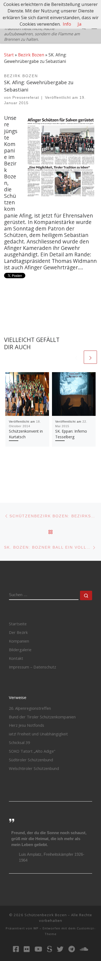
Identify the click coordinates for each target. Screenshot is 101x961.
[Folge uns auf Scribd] (49, 949)
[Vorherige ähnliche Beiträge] (76, 357)
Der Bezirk (18, 632)
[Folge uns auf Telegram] (71, 949)
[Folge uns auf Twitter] (60, 949)
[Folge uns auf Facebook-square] (16, 949)
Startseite (18, 623)
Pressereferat (25, 98)
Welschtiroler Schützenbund (34, 768)
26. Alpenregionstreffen (30, 708)
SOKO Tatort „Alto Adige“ (32, 751)
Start (9, 55)
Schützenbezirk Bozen (46, 914)
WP (36, 928)
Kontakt (16, 658)
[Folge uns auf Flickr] (27, 949)
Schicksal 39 (19, 742)
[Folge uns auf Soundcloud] (84, 949)
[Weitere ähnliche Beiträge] (90, 357)
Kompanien (19, 641)
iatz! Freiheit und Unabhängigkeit (38, 733)
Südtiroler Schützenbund (31, 759)
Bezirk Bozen (31, 55)
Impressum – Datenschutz (32, 667)
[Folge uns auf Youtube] (38, 949)
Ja (79, 24)
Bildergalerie (20, 649)
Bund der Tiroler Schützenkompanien (42, 716)
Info (67, 24)
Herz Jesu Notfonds (26, 725)
